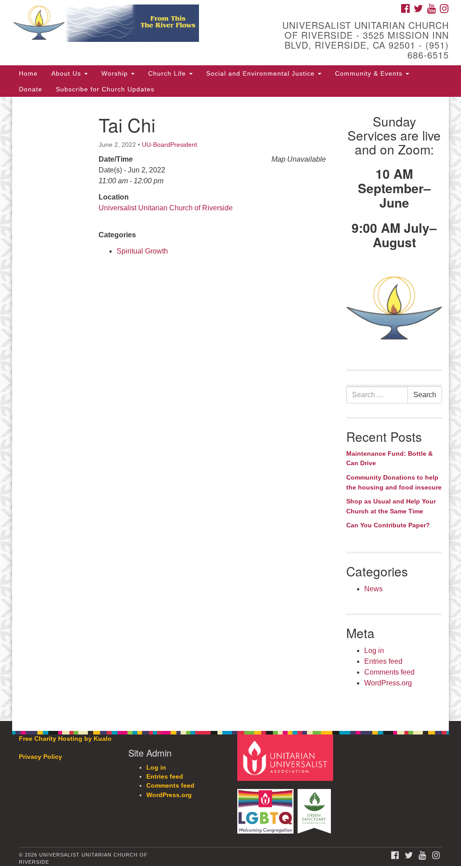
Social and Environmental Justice (261, 73)
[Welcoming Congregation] (266, 806)
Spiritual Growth (142, 251)
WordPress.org (388, 683)
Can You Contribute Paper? (388, 525)
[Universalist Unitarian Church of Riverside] (139, 25)
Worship (115, 73)
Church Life (168, 73)
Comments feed (389, 672)
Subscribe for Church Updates (105, 89)
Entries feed (383, 661)
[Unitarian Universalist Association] (286, 757)
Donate (30, 89)
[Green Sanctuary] (315, 806)
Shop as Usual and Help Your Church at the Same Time (391, 506)
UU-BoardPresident (169, 144)
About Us (67, 73)
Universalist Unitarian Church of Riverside (166, 208)
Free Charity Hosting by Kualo (65, 738)
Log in (374, 650)
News (373, 589)
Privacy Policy (40, 756)
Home (28, 73)
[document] (230, 409)
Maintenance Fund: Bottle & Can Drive (389, 458)
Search (424, 395)
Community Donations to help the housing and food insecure (394, 482)
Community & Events (370, 73)
